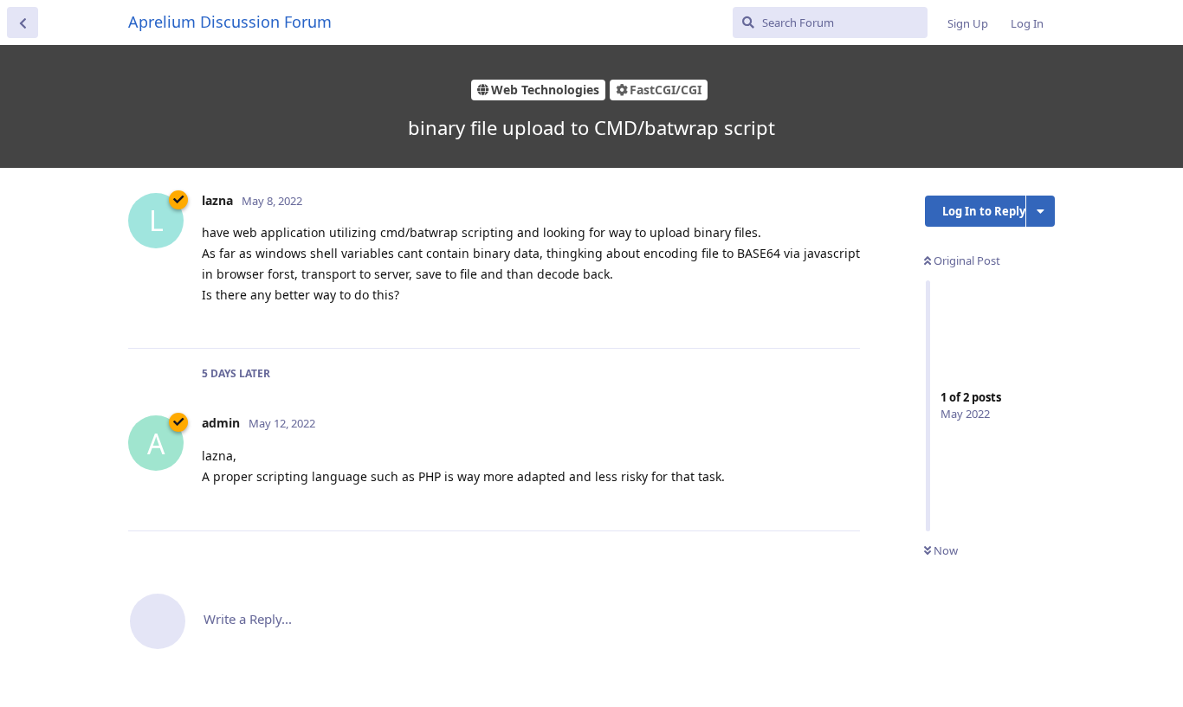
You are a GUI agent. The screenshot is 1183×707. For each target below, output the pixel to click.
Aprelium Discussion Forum (230, 21)
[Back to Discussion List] (22, 22)
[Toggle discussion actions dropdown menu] (1040, 211)
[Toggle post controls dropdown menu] (844, 315)
